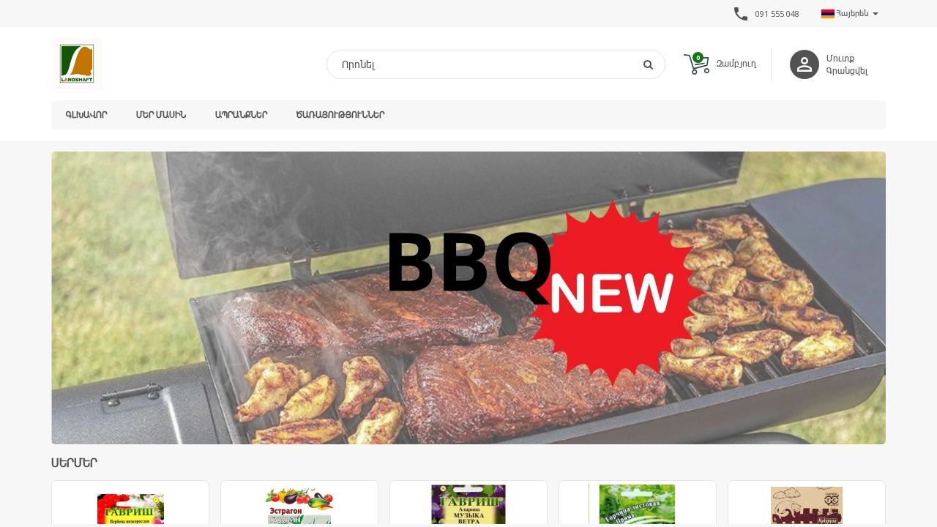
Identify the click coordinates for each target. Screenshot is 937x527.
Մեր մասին (161, 114)
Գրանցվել (847, 70)
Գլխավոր (86, 114)
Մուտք (840, 58)
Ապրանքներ (241, 114)
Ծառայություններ (340, 114)
